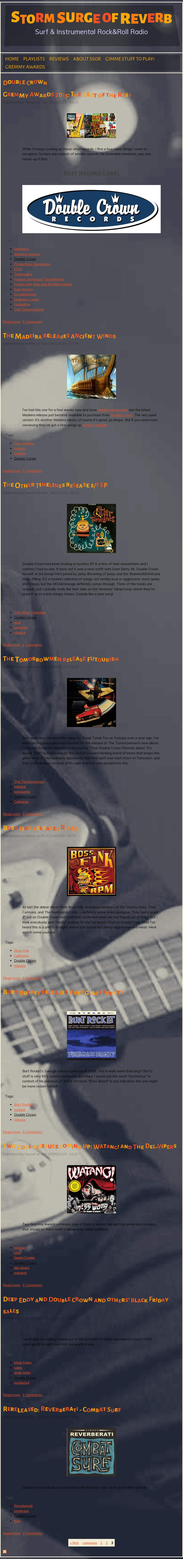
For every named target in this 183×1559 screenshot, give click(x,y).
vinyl (17, 622)
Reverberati (23, 1506)
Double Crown (25, 259)
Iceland (19, 1110)
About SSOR (87, 59)
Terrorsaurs (23, 274)
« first (74, 1542)
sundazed (21, 1382)
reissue (19, 1247)
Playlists (34, 59)
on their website (95, 425)
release (20, 453)
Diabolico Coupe (26, 299)
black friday (23, 1362)
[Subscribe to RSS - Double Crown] (4, 1552)
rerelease (21, 1511)
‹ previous (89, 1542)
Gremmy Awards (25, 67)
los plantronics (25, 294)
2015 (18, 269)
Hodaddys (22, 304)
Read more (11, 322)
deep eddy (22, 1372)
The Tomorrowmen (29, 309)
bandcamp (22, 792)
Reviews (59, 59)
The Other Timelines (30, 612)
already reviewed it (113, 410)
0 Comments (32, 322)
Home (12, 59)
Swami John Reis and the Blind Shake (43, 284)
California (21, 802)
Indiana (19, 448)
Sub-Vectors (23, 289)
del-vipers (21, 1268)
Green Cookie (24, 1258)
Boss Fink (21, 950)
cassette (21, 627)
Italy (17, 1521)
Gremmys (21, 249)
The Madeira (24, 443)
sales (18, 1368)
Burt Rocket (23, 1104)
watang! (20, 1273)
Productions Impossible (32, 264)
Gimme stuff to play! (129, 59)
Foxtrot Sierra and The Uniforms (39, 279)
